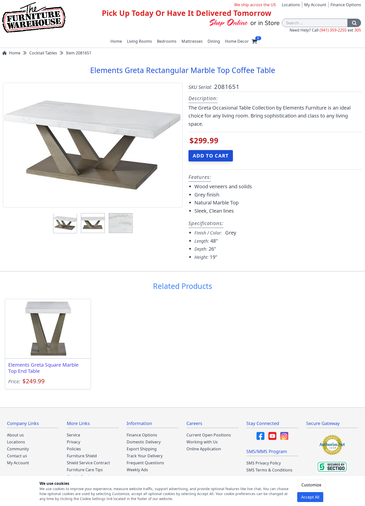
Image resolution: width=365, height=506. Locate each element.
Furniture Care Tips (85, 469)
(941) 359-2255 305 (340, 30)
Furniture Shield (82, 456)
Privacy (73, 442)
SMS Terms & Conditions (269, 470)
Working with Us (202, 442)
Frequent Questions (145, 463)
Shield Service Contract (88, 463)
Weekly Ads (137, 469)
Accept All (310, 497)
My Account (315, 4)
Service (73, 435)
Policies (74, 449)
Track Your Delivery (145, 456)
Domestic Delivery (144, 442)
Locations (291, 4)
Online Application (203, 449)
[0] (254, 41)
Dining (214, 41)
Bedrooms (167, 41)
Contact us (17, 456)
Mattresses (192, 41)
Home (116, 41)
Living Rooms (139, 41)
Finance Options (345, 4)
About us (15, 435)
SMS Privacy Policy (263, 463)
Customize (311, 485)
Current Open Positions (208, 435)
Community (18, 449)
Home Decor (237, 41)
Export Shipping (142, 449)
